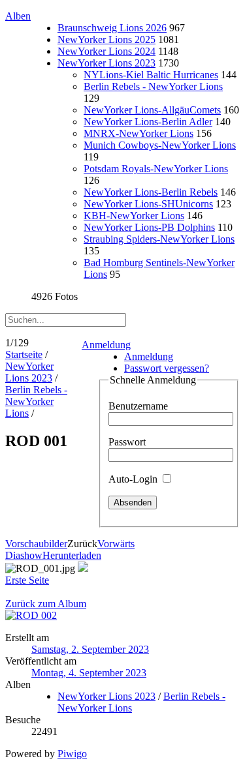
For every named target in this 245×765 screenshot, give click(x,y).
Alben (18, 16)
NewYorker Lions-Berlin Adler (148, 121)
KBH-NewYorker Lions (134, 215)
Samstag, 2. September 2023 (90, 649)
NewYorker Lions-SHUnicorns (148, 203)
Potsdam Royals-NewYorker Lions (156, 168)
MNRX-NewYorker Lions (138, 133)
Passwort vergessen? (166, 368)
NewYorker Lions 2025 (106, 39)
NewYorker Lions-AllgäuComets (152, 109)
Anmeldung (106, 344)
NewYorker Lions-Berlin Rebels (151, 192)
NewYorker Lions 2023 (106, 62)
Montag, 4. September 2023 (88, 672)
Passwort (127, 441)
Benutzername (138, 406)
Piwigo (72, 753)
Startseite (23, 354)
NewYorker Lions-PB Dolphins (149, 227)
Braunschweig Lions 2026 (112, 27)
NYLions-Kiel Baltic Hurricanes (151, 74)
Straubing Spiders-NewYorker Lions (159, 239)
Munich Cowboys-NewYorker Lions (160, 145)
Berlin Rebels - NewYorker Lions (153, 86)
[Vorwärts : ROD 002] (31, 615)
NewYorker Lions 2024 (106, 51)
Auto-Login (134, 479)
